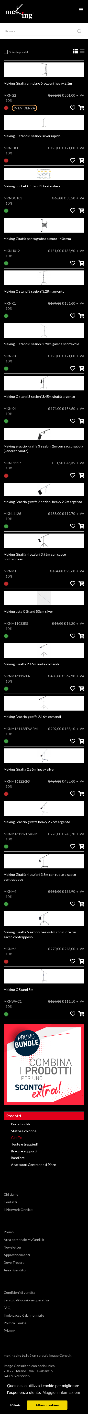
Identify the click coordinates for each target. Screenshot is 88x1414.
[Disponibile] (6, 210)
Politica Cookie (15, 1323)
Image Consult (60, 1355)
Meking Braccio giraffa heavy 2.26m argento (37, 822)
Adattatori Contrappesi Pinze (33, 1165)
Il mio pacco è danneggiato (24, 1315)
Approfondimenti (17, 1255)
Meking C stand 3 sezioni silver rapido (32, 136)
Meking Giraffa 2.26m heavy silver (29, 769)
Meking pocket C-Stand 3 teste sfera (32, 186)
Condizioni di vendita (19, 1292)
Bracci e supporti (24, 1151)
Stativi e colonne (23, 1131)
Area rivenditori (15, 1270)
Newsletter (12, 1247)
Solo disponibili (19, 52)
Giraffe (16, 1138)
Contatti (10, 1202)
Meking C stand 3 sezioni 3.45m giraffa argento (39, 396)
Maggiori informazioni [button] (61, 1392)
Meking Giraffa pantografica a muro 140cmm (37, 239)
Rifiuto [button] (16, 1405)
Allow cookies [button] (47, 1405)
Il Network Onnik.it (18, 1209)
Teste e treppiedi (24, 1144)
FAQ (7, 1308)
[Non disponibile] (6, 107)
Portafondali (20, 1124)
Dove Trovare (14, 1262)
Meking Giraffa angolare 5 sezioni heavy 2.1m (38, 83)
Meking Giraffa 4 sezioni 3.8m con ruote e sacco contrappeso (40, 876)
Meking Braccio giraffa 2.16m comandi (32, 716)
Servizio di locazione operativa (26, 1300)
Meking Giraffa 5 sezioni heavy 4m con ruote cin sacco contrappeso (40, 934)
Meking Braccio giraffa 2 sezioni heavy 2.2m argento (43, 502)
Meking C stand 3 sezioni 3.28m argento (34, 291)
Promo (9, 1232)
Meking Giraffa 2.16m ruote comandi (31, 664)
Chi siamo (11, 1194)
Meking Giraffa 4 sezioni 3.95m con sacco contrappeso (35, 556)
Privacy (9, 1330)
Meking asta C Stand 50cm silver (28, 611)
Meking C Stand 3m (18, 989)
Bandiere (18, 1158)
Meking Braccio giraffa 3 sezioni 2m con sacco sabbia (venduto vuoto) (43, 448)
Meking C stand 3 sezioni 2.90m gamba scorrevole (41, 344)
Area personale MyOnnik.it (24, 1239)
